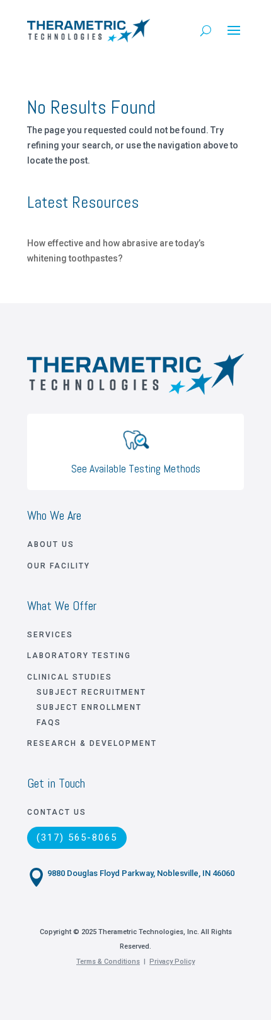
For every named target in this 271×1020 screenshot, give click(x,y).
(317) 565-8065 (77, 837)
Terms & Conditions (108, 961)
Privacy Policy (172, 961)
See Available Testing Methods (135, 468)
